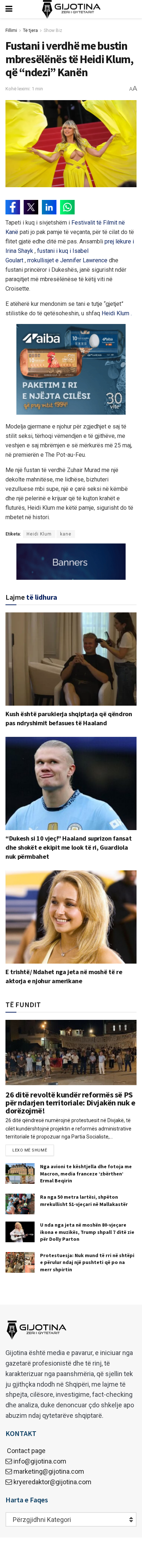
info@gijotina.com (39, 1461)
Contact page (25, 1450)
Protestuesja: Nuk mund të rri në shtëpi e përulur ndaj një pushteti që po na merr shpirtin (87, 1262)
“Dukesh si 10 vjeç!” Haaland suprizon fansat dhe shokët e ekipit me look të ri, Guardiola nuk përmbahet (68, 847)
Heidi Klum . (117, 313)
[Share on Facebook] (12, 207)
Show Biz (53, 30)
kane (65, 534)
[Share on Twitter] (31, 207)
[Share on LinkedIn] (49, 207)
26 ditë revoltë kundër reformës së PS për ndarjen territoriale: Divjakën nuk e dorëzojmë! (70, 1102)
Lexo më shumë (29, 1150)
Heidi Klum (39, 534)
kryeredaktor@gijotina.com (52, 1482)
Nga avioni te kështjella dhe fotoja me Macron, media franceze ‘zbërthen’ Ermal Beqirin (86, 1173)
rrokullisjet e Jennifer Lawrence (67, 260)
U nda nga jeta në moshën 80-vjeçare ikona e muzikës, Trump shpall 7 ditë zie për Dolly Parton (87, 1232)
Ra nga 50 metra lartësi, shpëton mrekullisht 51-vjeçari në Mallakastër (84, 1200)
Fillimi (11, 30)
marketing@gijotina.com (48, 1471)
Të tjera (30, 30)
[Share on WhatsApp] (67, 207)
